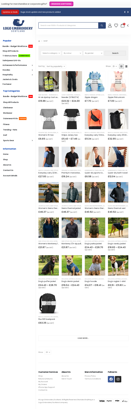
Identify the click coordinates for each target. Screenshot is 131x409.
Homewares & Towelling (93, 170)
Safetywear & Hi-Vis (11, 60)
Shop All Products (10, 51)
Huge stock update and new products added (41, 12)
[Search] (102, 25)
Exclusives (54, 317)
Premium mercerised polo (74, 172)
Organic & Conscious (69, 170)
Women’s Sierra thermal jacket (52, 208)
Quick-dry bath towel (118, 172)
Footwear (7, 84)
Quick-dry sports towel (95, 172)
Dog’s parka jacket (93, 243)
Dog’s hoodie (91, 281)
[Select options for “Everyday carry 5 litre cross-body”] (91, 125)
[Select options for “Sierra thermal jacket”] (68, 198)
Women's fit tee (46, 135)
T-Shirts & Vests (16, 55)
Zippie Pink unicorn (116, 97)
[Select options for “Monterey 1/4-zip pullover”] (68, 233)
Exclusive (88, 241)
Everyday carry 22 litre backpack (53, 172)
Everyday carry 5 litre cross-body (100, 135)
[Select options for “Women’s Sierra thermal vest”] (91, 198)
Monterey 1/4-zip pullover (73, 243)
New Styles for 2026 (104, 133)
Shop (5, 159)
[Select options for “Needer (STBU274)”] (68, 87)
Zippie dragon (91, 97)
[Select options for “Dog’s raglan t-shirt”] (114, 271)
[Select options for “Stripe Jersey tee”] (68, 125)
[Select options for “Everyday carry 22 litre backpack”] (45, 163)
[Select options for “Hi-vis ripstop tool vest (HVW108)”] (45, 87)
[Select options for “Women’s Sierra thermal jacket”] (45, 198)
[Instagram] (118, 379)
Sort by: (41, 66)
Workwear (7, 113)
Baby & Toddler (90, 95)
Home (5, 154)
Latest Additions (67, 95)
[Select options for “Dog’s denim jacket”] (68, 271)
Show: (108, 66)
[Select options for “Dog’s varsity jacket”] (114, 233)
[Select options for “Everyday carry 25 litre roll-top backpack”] (114, 125)
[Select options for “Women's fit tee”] (45, 125)
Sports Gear (8, 140)
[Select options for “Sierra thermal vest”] (114, 198)
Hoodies (6, 70)
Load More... (83, 338)
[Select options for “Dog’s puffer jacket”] (45, 271)
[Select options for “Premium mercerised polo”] (68, 163)
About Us (7, 165)
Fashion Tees (42, 133)
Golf (5, 135)
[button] (128, 12)
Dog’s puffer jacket (47, 281)
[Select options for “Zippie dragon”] (91, 87)
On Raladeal (52, 133)
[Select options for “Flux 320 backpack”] (45, 309)
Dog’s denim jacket (70, 281)
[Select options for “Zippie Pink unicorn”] (114, 87)
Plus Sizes (81, 170)
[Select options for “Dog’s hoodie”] (91, 271)
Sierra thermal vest (117, 208)
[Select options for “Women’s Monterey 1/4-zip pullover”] (45, 233)
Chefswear (8, 107)
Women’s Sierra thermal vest (98, 208)
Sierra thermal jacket (71, 208)
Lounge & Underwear (81, 95)
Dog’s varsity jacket (117, 243)
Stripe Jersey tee (70, 135)
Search (115, 53)
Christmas (122, 95)
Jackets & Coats (44, 206)
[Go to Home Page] (39, 41)
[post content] (49, 81)
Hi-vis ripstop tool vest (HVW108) (53, 97)
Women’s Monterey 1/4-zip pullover (54, 243)
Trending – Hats (10, 129)
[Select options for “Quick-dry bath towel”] (114, 163)
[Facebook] (111, 379)
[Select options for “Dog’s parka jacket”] (91, 233)
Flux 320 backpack (46, 319)
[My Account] (110, 25)
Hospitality (8, 74)
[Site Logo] (18, 25)
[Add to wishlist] (50, 87)
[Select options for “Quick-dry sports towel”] (91, 163)
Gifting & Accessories (103, 95)
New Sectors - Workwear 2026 (49, 95)
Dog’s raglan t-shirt (117, 281)
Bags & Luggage (90, 133)
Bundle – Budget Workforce (17, 46)
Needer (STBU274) (70, 97)
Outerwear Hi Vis (14, 118)
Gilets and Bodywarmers (93, 206)
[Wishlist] (116, 25)
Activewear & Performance (15, 65)
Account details (10, 175)
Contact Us (8, 170)
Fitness (6, 124)
